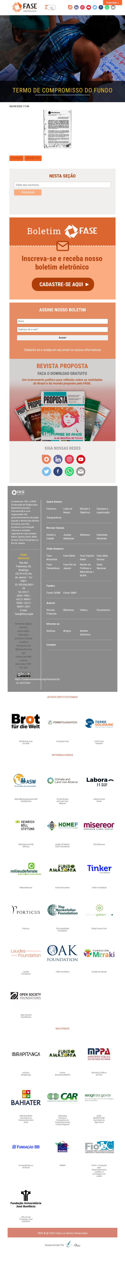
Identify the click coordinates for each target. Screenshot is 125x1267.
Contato (51, 644)
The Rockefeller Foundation (62, 930)
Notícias (50, 630)
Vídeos (84, 610)
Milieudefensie (26, 888)
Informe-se (53, 623)
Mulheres (85, 534)
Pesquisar (27, 192)
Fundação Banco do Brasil (26, 1166)
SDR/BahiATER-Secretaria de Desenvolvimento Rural (26, 1119)
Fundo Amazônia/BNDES (62, 1074)
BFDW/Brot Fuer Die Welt (26, 742)
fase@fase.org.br (24, 614)
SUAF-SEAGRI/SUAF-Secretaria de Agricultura (99, 1119)
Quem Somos (54, 501)
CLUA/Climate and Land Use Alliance (62, 801)
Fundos (50, 585)
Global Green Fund (99, 929)
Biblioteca (68, 610)
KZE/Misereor (99, 844)
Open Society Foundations (26, 1016)
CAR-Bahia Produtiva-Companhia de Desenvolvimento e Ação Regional (62, 1120)
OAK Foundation (62, 972)
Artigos (67, 630)
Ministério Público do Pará (99, 1074)
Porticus (25, 929)
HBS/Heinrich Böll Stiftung (25, 845)
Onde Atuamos (55, 548)
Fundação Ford (62, 741)
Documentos (103, 610)
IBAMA (62, 1165)
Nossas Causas (55, 527)
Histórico (51, 508)
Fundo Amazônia (62, 888)
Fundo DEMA (53, 592)
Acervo (50, 603)
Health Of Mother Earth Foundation (62, 845)
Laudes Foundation (26, 973)
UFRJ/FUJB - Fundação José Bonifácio (25, 1219)
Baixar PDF (33, 158)
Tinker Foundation (99, 888)
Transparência (53, 517)
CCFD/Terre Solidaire (99, 742)
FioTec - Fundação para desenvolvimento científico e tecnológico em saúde (99, 1170)
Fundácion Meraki (99, 972)
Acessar (16, 158)
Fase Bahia (69, 555)
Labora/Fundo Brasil (99, 800)
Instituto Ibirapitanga (26, 1074)
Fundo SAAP (70, 592)
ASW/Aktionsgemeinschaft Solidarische (26, 800)
